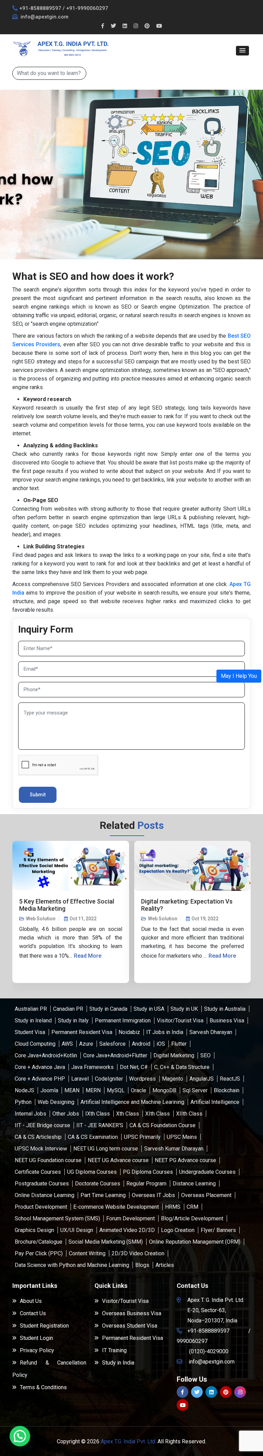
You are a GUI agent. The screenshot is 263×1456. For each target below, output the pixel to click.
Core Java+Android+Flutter (115, 1055)
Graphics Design (34, 1230)
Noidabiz (129, 1032)
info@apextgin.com (43, 17)
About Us (31, 1301)
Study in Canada (108, 1009)
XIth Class (157, 1113)
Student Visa (30, 1032)
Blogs (142, 1265)
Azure (86, 1044)
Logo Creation (178, 1230)
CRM (192, 1207)
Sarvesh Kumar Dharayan (173, 1148)
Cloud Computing (35, 1044)
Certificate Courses (38, 1172)
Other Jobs (65, 1113)
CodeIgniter (109, 1078)
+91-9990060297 (87, 8)
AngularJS (201, 1078)
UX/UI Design (76, 1230)
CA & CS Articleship (38, 1137)
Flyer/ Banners (218, 1230)
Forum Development (130, 1218)
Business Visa (227, 1020)
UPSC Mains (182, 1137)
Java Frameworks (92, 1067)
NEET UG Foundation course (48, 1160)
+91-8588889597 (40, 8)
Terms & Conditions (43, 1387)
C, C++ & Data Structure (182, 1067)
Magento (172, 1078)
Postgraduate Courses (42, 1183)
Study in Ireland (33, 1020)
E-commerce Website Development (116, 1207)
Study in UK (184, 1009)
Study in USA (149, 1009)
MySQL (116, 1090)
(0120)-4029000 (208, 1351)
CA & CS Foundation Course (162, 1125)
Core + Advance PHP (40, 1078)
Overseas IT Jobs (153, 1195)
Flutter (179, 1044)
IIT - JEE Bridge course (42, 1125)
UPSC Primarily (142, 1137)
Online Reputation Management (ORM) (194, 1242)
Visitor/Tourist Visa (180, 1020)
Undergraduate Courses (207, 1172)
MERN (93, 1090)
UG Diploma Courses (92, 1172)
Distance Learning (194, 1183)
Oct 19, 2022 (204, 918)
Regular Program (146, 1183)
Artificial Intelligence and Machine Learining (132, 1102)
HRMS (172, 1207)
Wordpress (142, 1078)
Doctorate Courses (97, 1183)
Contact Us (33, 1313)
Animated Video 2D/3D (127, 1230)
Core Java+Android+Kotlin (46, 1055)
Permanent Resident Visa (81, 1032)
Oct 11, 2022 (83, 918)
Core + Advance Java (40, 1067)
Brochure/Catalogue (38, 1242)
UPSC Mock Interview (41, 1148)
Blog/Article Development (192, 1218)
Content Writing (87, 1253)
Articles (164, 1265)
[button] (242, 50)
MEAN (71, 1090)
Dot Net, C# (134, 1067)
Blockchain (226, 1090)
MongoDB (164, 1090)
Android (141, 1044)
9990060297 (192, 1341)
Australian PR (31, 1009)
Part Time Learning (103, 1195)
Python (23, 1102)
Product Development (41, 1207)
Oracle (138, 1090)
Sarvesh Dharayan (210, 1032)
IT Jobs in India (164, 1032)
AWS (67, 1044)
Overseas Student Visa (129, 1325)
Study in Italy (73, 1020)
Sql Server (195, 1090)
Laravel (80, 1078)
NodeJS (24, 1090)
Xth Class (127, 1113)
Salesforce (112, 1044)
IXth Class (97, 1113)
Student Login (36, 1338)
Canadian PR (68, 1009)
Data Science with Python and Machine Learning (72, 1265)
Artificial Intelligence (214, 1102)
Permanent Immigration (123, 1020)
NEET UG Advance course (118, 1160)
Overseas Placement (206, 1195)
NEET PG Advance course (185, 1160)
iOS (160, 1044)
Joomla (49, 1090)
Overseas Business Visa (131, 1313)
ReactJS (230, 1078)
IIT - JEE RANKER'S (99, 1125)
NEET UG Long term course (105, 1148)
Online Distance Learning (44, 1195)
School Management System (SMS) (57, 1218)
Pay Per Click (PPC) (39, 1253)
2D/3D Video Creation (138, 1253)
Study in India (118, 1362)
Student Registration (44, 1325)
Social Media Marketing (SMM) (105, 1242)
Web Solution (40, 918)
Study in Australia (225, 1009)
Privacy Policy (37, 1350)
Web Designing (56, 1102)
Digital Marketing (173, 1055)
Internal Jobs (30, 1113)
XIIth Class (189, 1113)
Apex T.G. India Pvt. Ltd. (128, 1441)
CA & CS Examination (93, 1137)
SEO (205, 1055)
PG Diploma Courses (148, 1172)
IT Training (114, 1350)
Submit (38, 794)
